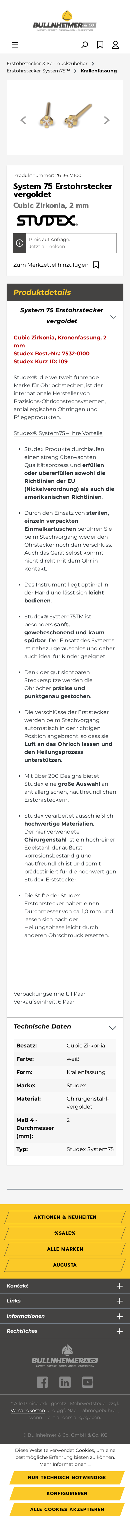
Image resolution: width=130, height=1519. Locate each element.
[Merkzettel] (100, 45)
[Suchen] (84, 45)
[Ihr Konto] (115, 45)
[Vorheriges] (24, 120)
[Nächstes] (106, 120)
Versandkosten (28, 1410)
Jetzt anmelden (47, 246)
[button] (65, 1027)
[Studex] (46, 220)
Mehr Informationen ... (65, 1464)
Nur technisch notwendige (67, 1477)
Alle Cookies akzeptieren (67, 1509)
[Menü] (15, 45)
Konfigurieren (67, 1493)
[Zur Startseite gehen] (65, 21)
